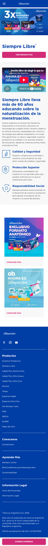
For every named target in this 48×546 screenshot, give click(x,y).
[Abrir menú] (7, 4)
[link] (24, 237)
